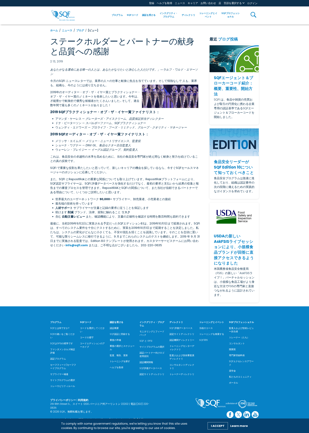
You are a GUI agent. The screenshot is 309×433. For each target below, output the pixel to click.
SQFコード (132, 15)
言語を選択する (233, 3)
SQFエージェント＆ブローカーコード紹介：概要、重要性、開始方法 (233, 86)
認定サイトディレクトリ (152, 374)
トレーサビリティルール (62, 386)
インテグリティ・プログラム (169, 15)
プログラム (117, 15)
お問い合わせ (208, 3)
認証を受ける (149, 15)
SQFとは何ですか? (59, 328)
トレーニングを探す (120, 361)
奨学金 (232, 370)
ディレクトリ (188, 15)
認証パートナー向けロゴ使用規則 (152, 354)
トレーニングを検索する (211, 334)
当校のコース (206, 328)
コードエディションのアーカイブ (92, 345)
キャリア (193, 3)
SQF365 (203, 340)
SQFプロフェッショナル (230, 15)
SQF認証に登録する (120, 334)
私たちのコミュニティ (240, 376)
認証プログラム (58, 358)
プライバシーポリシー (63, 400)
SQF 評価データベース (180, 328)
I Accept (218, 426)
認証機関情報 (146, 362)
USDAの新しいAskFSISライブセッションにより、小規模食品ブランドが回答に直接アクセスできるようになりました (234, 249)
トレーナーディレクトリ (181, 374)
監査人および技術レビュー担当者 (241, 329)
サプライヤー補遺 (59, 374)
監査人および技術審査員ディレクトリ (181, 357)
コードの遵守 (87, 337)
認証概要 (114, 328)
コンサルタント (237, 343)
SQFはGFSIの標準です (61, 343)
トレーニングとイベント (208, 15)
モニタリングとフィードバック (152, 333)
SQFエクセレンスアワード (241, 363)
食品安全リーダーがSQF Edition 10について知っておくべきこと (234, 167)
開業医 (232, 349)
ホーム (54, 30)
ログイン (252, 3)
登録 (151, 3)
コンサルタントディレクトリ (181, 366)
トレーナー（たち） (239, 337)
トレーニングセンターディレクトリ (181, 347)
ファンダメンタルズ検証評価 (62, 351)
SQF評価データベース (151, 368)
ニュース (180, 3)
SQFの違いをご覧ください (62, 335)
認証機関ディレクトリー (181, 340)
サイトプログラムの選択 (62, 380)
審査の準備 (115, 340)
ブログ (80, 30)
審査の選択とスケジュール (122, 347)
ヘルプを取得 (164, 3)
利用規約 (83, 400)
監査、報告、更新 (119, 355)
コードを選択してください (92, 329)
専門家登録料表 (237, 355)
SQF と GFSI (146, 340)
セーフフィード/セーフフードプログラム (63, 366)
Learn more (239, 426)
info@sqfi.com (77, 245)
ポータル (233, 382)
